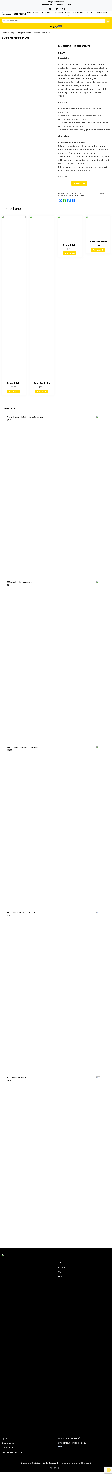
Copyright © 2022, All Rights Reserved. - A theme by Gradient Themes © (56, 1463)
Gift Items (80, 12)
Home (29, 12)
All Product (36, 12)
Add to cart (79, 183)
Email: (61, 1442)
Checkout (59, 5)
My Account (7, 1438)
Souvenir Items (102, 12)
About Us (62, 1262)
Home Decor (46, 12)
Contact (62, 1267)
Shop (60, 1276)
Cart (69, 5)
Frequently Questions (12, 1452)
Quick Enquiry (8, 1447)
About (67, 16)
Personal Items (70, 12)
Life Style (93, 193)
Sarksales (19, 14)
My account (47, 5)
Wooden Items (78, 195)
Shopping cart (9, 1443)
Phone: (61, 1438)
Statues (67, 195)
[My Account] (51, 26)
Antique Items (90, 12)
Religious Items (58, 12)
